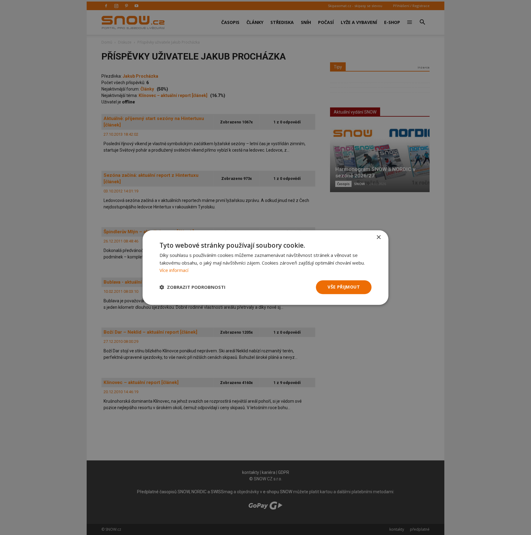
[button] (192, 287)
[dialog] (265, 267)
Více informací (173, 270)
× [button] (378, 237)
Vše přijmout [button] (344, 287)
